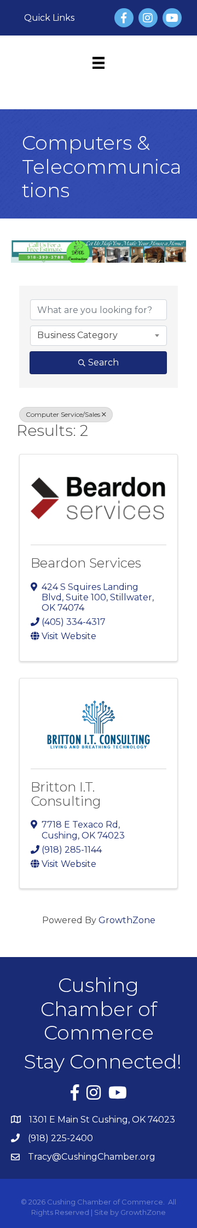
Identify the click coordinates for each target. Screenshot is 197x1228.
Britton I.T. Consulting (66, 794)
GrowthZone (127, 920)
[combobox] (98, 335)
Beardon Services (86, 563)
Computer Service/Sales (63, 414)
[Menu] (98, 62)
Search (103, 362)
